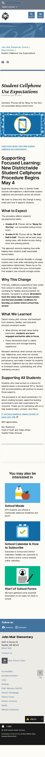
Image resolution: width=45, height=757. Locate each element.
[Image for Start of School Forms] (22, 576)
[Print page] (7, 62)
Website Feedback (10, 709)
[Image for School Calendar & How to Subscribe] (22, 531)
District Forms (8, 697)
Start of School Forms (20, 589)
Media (4, 705)
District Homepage (10, 692)
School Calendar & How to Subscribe (22, 545)
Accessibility (7, 671)
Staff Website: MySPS (12, 688)
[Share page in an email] (2, 62)
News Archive (7, 50)
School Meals (14, 506)
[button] (16, 6)
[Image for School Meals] (22, 493)
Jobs (4, 680)
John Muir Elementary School (14, 47)
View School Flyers (16, 660)
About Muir (7, 648)
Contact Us (7, 653)
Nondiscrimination (10, 675)
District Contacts (9, 701)
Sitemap (5, 684)
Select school (8, 7)
